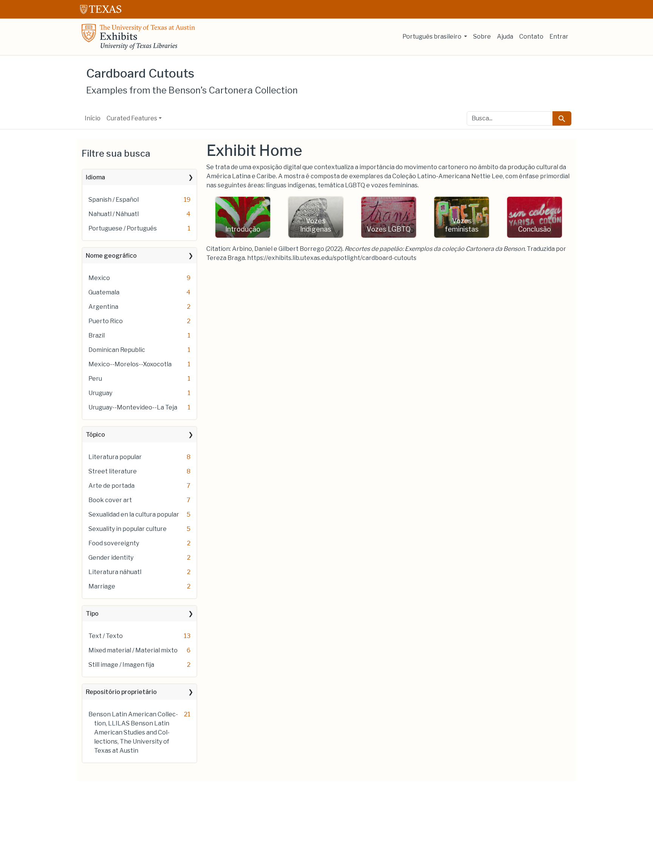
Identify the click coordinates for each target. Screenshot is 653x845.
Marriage (101, 586)
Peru (95, 378)
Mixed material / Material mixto (133, 650)
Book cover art (110, 500)
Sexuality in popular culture (127, 528)
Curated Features (132, 118)
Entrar (558, 36)
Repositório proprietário (121, 692)
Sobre (482, 36)
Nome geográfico (111, 255)
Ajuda (505, 36)
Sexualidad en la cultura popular (133, 514)
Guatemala (103, 292)
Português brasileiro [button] (432, 36)
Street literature (112, 471)
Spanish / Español (113, 199)
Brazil (96, 335)
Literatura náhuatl (114, 572)
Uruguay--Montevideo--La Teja (132, 407)
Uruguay (100, 393)
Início (93, 118)
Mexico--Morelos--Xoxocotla (130, 364)
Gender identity (110, 557)
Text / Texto (105, 636)
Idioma (95, 177)
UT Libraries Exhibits (138, 37)
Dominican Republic (116, 349)
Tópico (95, 434)
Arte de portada (111, 485)
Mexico (99, 278)
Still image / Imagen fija (121, 664)
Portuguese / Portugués (122, 228)
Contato (531, 36)
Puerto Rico (105, 321)
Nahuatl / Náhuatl (113, 214)
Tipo (92, 613)
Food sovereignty (113, 543)
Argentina (103, 306)
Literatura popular (115, 457)
